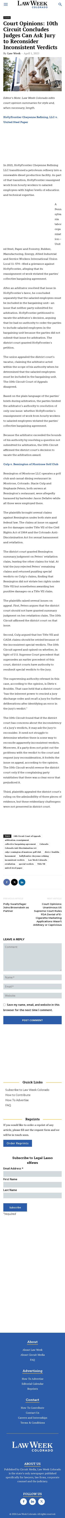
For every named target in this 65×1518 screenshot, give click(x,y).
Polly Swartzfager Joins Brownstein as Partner (16, 907)
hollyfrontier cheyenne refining (34, 856)
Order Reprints (18, 1143)
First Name (10, 1179)
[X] (14, 882)
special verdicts (26, 864)
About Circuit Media (32, 1355)
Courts (7, 17)
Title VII (41, 864)
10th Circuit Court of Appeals (27, 836)
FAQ (8, 1105)
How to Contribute (17, 1095)
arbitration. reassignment (17, 840)
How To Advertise (17, 1100)
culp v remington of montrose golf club (23, 852)
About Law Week (32, 1350)
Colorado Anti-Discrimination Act (20, 848)
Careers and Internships (32, 1417)
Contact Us (32, 1413)
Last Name (10, 1190)
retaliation (10, 864)
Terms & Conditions (32, 1422)
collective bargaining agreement (20, 844)
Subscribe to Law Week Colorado (27, 1089)
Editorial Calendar (33, 1384)
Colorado (44, 844)
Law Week (13, 53)
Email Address (13, 1168)
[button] (5, 4)
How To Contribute (32, 1408)
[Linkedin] (22, 882)
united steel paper (13, 868)
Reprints (32, 1389)
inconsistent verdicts (14, 860)
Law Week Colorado (37, 860)
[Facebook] (6, 882)
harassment (10, 856)
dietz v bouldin (52, 852)
